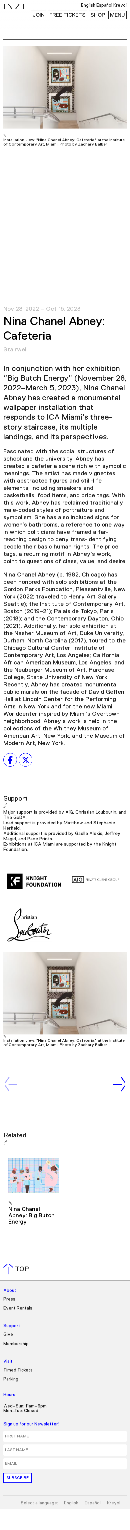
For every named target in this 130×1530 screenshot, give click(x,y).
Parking (10, 1379)
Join (39, 15)
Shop (97, 15)
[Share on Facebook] (10, 760)
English (71, 1503)
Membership (16, 1344)
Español (93, 1503)
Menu (117, 15)
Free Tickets (67, 15)
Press (9, 1299)
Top (17, 1269)
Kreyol (113, 1503)
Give (8, 1335)
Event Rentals (17, 1308)
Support (11, 1326)
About (9, 1291)
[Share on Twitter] (25, 760)
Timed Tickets (18, 1370)
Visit (8, 1361)
